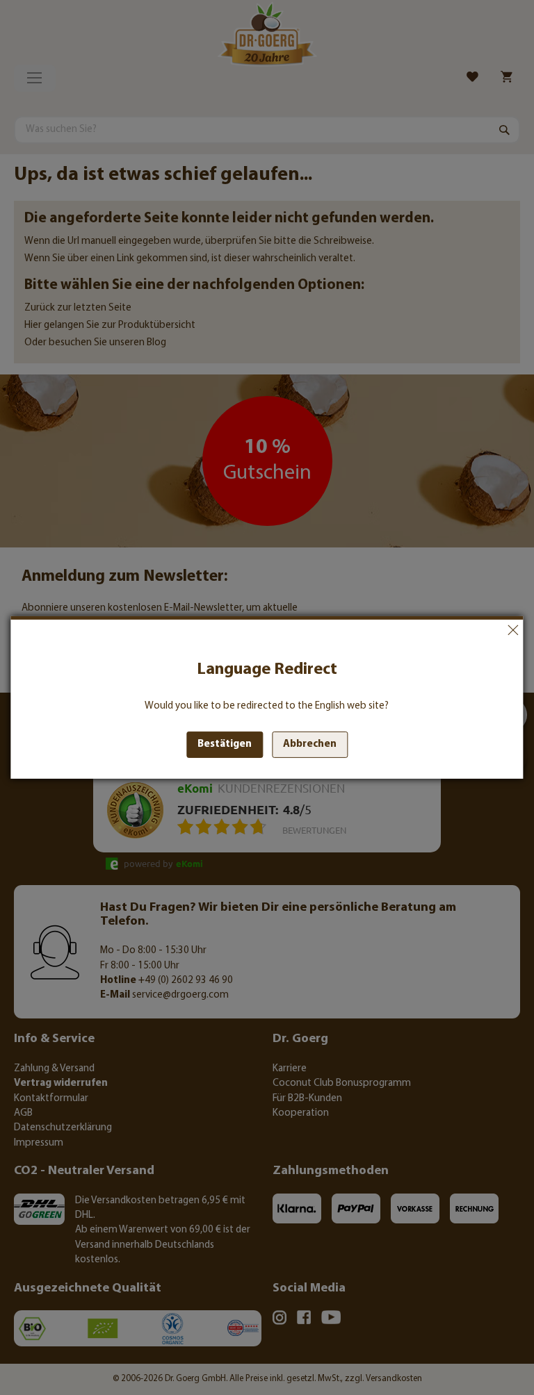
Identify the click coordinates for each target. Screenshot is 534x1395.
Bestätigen (224, 744)
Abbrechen (513, 630)
